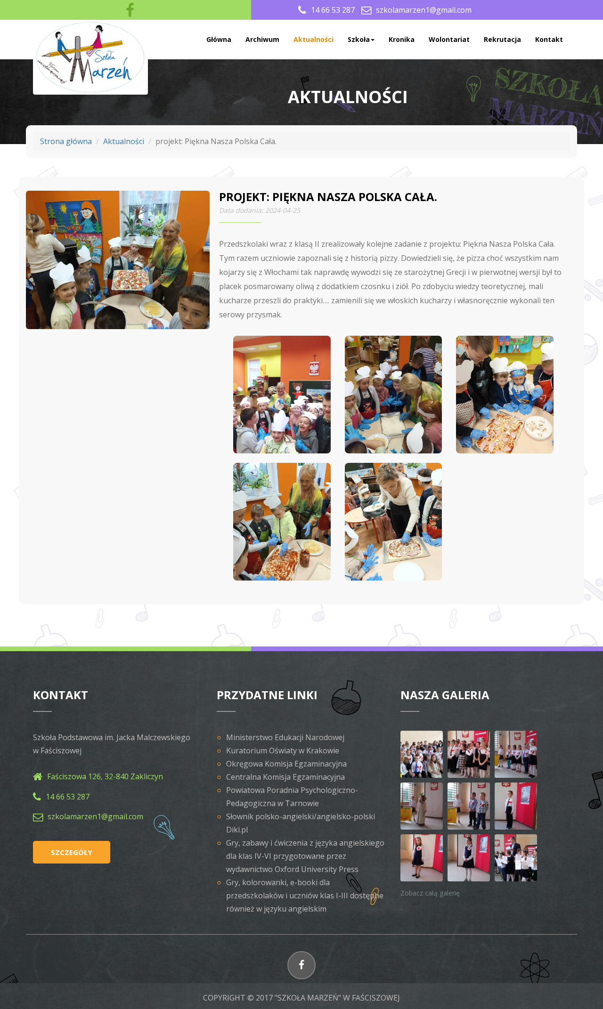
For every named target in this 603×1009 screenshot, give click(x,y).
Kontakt (549, 39)
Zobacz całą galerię (430, 892)
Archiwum (262, 39)
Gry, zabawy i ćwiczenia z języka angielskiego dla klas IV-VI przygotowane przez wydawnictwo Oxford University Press (305, 856)
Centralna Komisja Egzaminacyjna (285, 777)
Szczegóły (71, 852)
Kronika (402, 39)
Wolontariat (449, 39)
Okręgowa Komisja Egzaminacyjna (286, 764)
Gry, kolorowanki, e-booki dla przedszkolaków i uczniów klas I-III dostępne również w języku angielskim (304, 895)
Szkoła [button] (359, 39)
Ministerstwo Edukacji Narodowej (285, 737)
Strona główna (66, 141)
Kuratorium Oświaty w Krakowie (282, 750)
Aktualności (313, 39)
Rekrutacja (502, 39)
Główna (218, 39)
